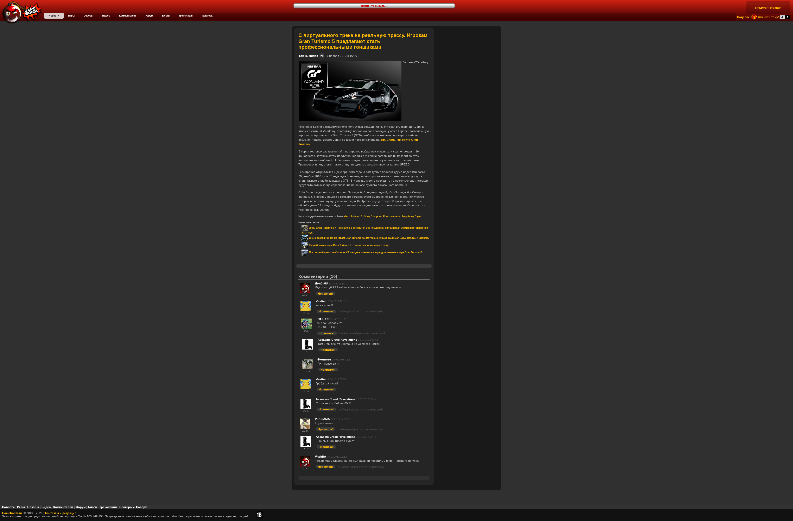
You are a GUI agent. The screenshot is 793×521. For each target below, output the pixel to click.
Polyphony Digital (412, 216)
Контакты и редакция (60, 513)
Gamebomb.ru (12, 513)
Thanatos (324, 359)
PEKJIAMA (322, 419)
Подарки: (744, 17)
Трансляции (186, 15)
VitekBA (320, 456)
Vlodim (320, 301)
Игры (71, 15)
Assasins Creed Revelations (337, 339)
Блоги (166, 15)
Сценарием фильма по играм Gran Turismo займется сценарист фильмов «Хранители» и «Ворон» (368, 238)
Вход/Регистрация (768, 7)
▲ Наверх (139, 507)
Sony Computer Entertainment (382, 216)
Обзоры (88, 15)
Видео (106, 15)
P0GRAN (323, 319)
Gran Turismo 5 (353, 216)
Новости (54, 15)
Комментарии (127, 15)
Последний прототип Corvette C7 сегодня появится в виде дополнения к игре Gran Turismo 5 (365, 252)
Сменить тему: (768, 17)
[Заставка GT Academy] (350, 62)
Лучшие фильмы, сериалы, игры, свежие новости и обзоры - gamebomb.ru (21, 12)
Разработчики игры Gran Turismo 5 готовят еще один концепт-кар (348, 245)
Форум (149, 15)
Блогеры (207, 15)
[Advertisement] (468, 54)
